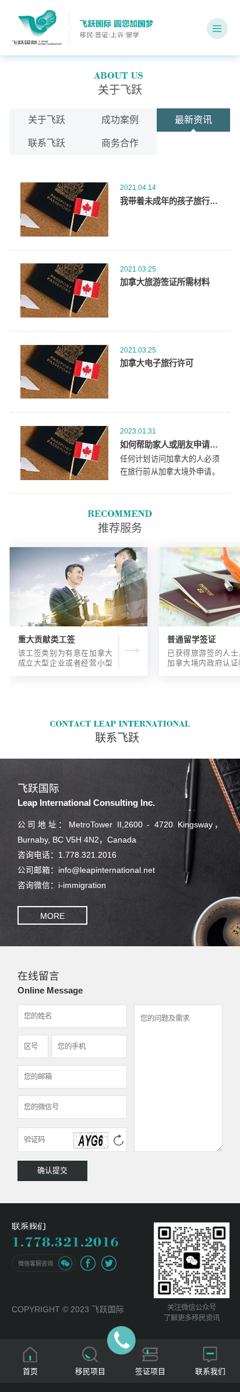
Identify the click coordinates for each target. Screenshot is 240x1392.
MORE (52, 916)
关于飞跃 (46, 120)
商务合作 (120, 143)
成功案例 (120, 120)
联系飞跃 (46, 143)
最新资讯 (193, 120)
